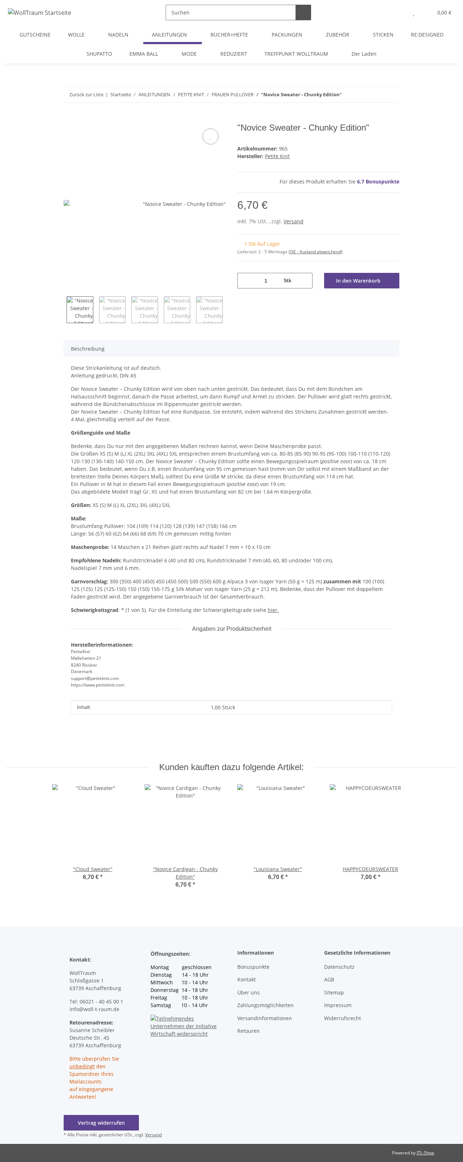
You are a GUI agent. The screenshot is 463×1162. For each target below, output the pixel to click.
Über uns (248, 992)
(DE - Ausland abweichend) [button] (316, 252)
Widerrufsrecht (342, 1018)
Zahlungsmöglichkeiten (265, 1005)
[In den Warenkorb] (69, 119)
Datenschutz (339, 966)
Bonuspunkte (253, 966)
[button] (399, 12)
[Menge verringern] (245, 280)
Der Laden (364, 53)
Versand (293, 221)
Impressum (338, 1005)
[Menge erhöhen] (304, 280)
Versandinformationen (264, 1018)
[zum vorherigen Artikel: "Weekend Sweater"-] (391, 94)
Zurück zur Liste (86, 94)
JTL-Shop (425, 1153)
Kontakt (246, 979)
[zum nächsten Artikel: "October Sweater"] (376, 94)
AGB (329, 979)
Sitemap (334, 992)
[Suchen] (303, 12)
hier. (273, 610)
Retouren (248, 1030)
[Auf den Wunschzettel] (210, 136)
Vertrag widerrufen (101, 1122)
